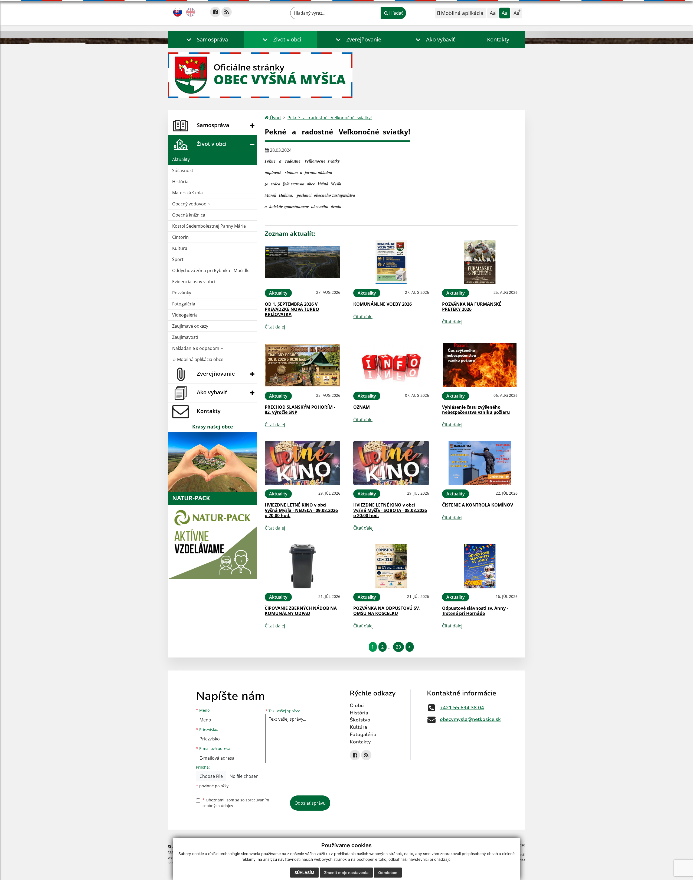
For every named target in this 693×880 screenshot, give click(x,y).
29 (398, 647)
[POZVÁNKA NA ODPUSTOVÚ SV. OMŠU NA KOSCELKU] (391, 566)
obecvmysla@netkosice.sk (470, 719)
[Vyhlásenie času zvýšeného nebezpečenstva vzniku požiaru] (480, 365)
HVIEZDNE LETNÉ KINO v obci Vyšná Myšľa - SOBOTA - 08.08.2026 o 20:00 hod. (390, 510)
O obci (357, 705)
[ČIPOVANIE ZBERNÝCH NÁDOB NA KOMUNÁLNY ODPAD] (302, 566)
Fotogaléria (183, 304)
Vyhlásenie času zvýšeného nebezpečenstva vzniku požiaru (476, 409)
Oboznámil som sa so (235, 802)
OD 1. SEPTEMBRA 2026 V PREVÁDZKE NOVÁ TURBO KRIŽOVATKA (292, 309)
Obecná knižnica (188, 215)
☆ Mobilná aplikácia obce (197, 359)
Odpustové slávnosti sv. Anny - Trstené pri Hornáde (475, 610)
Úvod (275, 118)
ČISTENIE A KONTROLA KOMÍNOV (477, 505)
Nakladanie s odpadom (196, 348)
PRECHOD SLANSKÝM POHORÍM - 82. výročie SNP (300, 409)
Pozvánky (181, 293)
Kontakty (498, 39)
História (180, 182)
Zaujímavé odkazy (190, 326)
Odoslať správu (310, 803)
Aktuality (181, 159)
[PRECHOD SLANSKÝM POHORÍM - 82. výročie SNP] (302, 365)
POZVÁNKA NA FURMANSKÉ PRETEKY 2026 (471, 306)
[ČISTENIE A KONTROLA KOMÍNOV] (480, 463)
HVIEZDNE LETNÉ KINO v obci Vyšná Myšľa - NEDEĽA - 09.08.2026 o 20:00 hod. (301, 510)
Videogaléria (185, 315)
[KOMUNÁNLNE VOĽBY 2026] (391, 262)
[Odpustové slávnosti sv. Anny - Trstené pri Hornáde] (480, 566)
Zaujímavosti (185, 337)
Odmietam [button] (387, 872)
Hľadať (395, 13)
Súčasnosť (182, 170)
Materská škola (187, 193)
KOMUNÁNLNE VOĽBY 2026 (382, 304)
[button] (206, 39)
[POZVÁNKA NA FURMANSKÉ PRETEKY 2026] (480, 262)
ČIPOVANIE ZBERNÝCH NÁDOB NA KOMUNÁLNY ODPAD (301, 610)
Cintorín (180, 237)
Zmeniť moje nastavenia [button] (346, 872)
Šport (178, 259)
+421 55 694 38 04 (462, 707)
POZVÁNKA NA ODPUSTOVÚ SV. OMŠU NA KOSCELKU (386, 610)
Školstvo (360, 720)
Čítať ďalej (275, 327)
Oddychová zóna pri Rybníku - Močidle (211, 270)
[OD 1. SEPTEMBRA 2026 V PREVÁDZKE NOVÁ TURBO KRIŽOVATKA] (302, 262)
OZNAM (361, 407)
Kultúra (179, 248)
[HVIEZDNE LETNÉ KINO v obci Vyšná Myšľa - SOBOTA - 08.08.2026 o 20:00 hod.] (391, 463)
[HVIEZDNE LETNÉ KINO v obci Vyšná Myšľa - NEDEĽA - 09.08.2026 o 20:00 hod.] (302, 463)
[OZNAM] (391, 365)
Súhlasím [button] (304, 872)
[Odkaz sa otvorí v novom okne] (215, 12)
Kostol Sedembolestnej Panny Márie (209, 226)
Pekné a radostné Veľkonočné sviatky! (329, 118)
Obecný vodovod (190, 204)
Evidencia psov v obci (193, 282)
